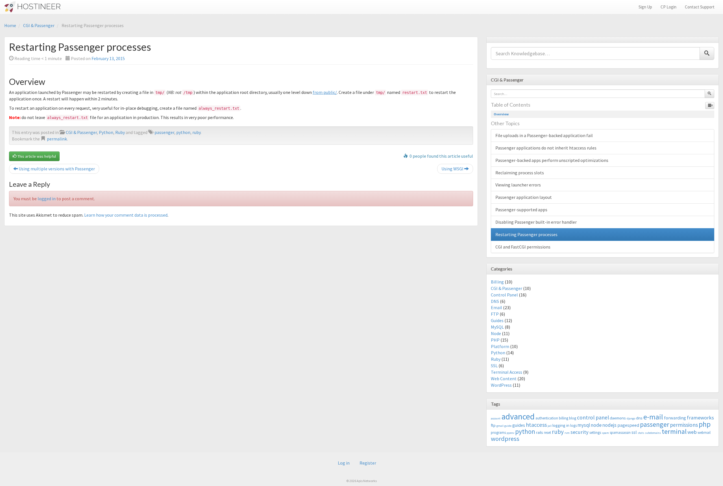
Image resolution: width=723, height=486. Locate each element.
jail (550, 426)
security (579, 432)
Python (106, 132)
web (692, 432)
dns (639, 418)
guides (518, 425)
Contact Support (700, 7)
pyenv (510, 433)
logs (573, 425)
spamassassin (620, 432)
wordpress (505, 439)
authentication (546, 418)
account (495, 418)
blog (572, 418)
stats (641, 433)
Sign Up (645, 7)
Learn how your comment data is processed (125, 215)
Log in (344, 463)
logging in (560, 425)
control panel (593, 417)
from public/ (325, 92)
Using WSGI (452, 168)
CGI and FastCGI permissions (522, 247)
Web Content (504, 378)
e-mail (653, 416)
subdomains (653, 433)
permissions (684, 424)
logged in (47, 198)
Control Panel (504, 295)
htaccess (536, 424)
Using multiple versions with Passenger (56, 168)
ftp (493, 425)
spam (605, 433)
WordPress (501, 385)
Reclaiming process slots (519, 172)
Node (496, 333)
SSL (494, 365)
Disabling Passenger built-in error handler (536, 222)
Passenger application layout (523, 197)
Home (10, 25)
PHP (495, 340)
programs (498, 432)
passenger (164, 132)
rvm (567, 433)
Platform (500, 346)
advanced (518, 416)
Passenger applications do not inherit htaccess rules (545, 148)
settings (595, 432)
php (705, 424)
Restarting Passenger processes (526, 234)
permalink (57, 139)
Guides (497, 320)
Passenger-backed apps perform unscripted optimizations (551, 160)
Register (368, 463)
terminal (674, 431)
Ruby (120, 132)
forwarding (675, 418)
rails (539, 432)
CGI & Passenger (39, 25)
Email (496, 307)
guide (507, 426)
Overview (501, 114)
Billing (497, 282)
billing (563, 418)
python (183, 132)
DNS (495, 301)
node (596, 425)
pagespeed (628, 425)
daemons (618, 418)
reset (547, 432)
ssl (634, 432)
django (631, 418)
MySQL (497, 327)
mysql (584, 425)
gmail (500, 426)
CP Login (668, 7)
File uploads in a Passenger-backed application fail (544, 135)
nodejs (609, 425)
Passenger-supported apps (521, 209)
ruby (196, 132)
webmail (704, 432)
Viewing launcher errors (518, 185)
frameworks (700, 417)
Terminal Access (506, 372)
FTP (495, 314)
